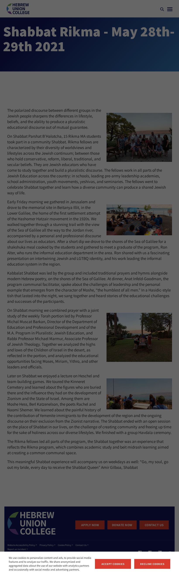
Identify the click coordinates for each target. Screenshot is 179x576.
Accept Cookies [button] (113, 564)
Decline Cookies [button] (152, 564)
